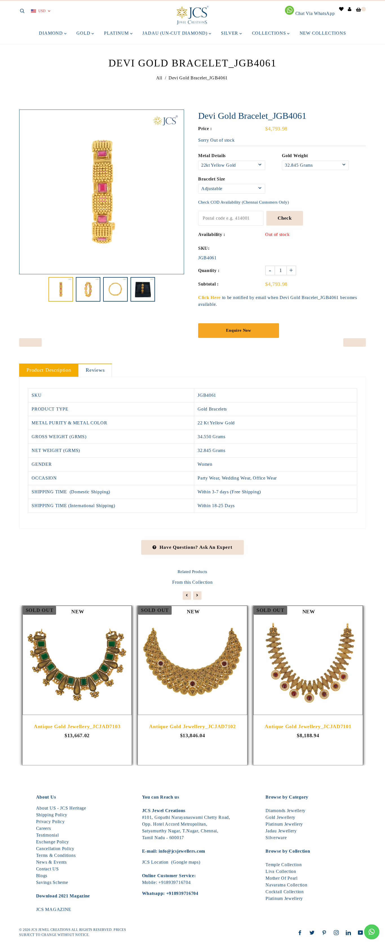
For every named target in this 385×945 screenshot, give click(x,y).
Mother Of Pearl (281, 878)
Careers (43, 828)
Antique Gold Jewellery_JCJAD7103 (77, 726)
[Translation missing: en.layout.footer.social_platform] (301, 932)
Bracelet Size (211, 179)
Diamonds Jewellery (285, 810)
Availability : (211, 234)
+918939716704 (174, 882)
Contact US (47, 868)
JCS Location (155, 862)
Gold (84, 33)
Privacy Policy (50, 821)
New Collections (323, 33)
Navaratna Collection (286, 884)
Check (285, 218)
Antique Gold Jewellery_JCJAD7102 (192, 726)
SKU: (204, 248)
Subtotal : (208, 284)
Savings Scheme (52, 882)
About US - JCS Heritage (61, 808)
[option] (101, 192)
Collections (269, 33)
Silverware (276, 837)
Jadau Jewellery (281, 830)
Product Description (48, 370)
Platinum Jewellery (284, 824)
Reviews (95, 370)
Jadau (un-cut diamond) (175, 33)
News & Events (51, 862)
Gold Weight (295, 155)
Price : (205, 128)
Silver (230, 33)
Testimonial (47, 835)
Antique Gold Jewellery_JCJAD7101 (308, 726)
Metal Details (212, 155)
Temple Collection (283, 864)
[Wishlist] (341, 9)
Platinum (117, 33)
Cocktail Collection (284, 891)
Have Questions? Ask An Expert (196, 547)
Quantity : (209, 270)
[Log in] (350, 9)
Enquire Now (238, 330)
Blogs (42, 875)
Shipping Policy (52, 814)
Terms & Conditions (56, 855)
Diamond (51, 33)
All (159, 77)
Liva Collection (280, 871)
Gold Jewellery (280, 817)
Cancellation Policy (55, 848)
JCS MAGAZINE (53, 909)
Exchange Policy (52, 841)
